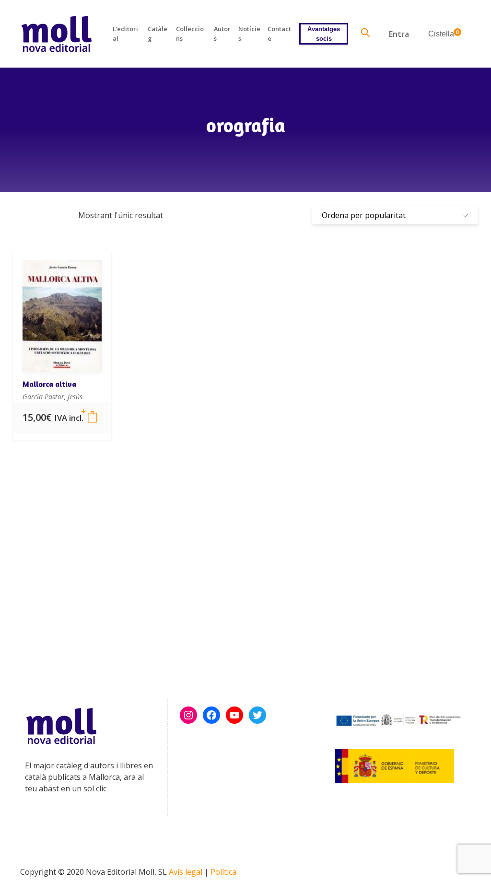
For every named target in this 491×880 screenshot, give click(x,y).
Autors (222, 33)
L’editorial (125, 33)
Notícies (249, 33)
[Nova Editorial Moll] (56, 33)
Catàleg (157, 33)
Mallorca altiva (49, 384)
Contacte (279, 33)
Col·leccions (190, 33)
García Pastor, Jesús (52, 396)
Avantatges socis (323, 33)
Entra (399, 34)
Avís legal (185, 872)
